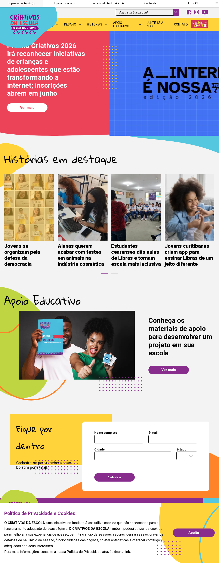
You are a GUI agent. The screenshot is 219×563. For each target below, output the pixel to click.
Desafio (70, 24)
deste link (122, 552)
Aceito (193, 533)
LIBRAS (193, 3)
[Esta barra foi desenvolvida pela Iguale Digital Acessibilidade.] (216, 2)
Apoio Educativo (121, 24)
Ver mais (27, 108)
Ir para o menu (64, 3)
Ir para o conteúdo (21, 3)
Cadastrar (114, 477)
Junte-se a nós (155, 24)
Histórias (94, 24)
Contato (181, 24)
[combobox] (187, 456)
